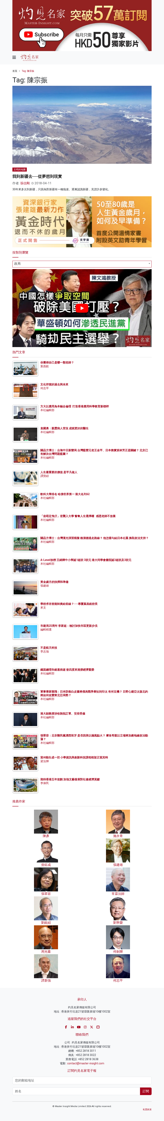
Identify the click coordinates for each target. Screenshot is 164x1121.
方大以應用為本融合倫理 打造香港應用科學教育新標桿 (74, 406)
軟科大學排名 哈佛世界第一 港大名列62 (65, 494)
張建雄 (44, 585)
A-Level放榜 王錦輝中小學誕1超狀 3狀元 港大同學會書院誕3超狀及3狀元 (85, 559)
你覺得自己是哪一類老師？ (57, 362)
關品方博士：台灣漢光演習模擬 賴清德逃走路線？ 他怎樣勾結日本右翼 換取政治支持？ (94, 538)
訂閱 (146, 1091)
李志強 (44, 651)
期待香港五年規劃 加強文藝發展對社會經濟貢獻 (70, 779)
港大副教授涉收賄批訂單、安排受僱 (62, 713)
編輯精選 (46, 629)
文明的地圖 (20, 169)
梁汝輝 (44, 761)
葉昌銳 (44, 366)
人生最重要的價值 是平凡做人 (58, 472)
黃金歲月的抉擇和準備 (54, 581)
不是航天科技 (48, 647)
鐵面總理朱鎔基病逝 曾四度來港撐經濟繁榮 (67, 669)
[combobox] (82, 264)
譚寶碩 (44, 476)
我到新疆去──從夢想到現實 (37, 176)
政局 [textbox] (17, 263)
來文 (43, 607)
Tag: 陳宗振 (28, 71)
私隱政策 (147, 1109)
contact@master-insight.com (85, 1063)
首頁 (14, 71)
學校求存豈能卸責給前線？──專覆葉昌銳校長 (69, 603)
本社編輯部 (47, 410)
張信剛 (25, 183)
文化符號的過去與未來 (54, 384)
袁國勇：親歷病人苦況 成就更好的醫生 (64, 428)
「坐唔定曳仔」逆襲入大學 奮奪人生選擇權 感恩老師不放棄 (78, 516)
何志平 (44, 388)
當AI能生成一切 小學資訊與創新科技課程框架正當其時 (74, 757)
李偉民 (44, 783)
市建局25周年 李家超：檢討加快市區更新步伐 (68, 625)
